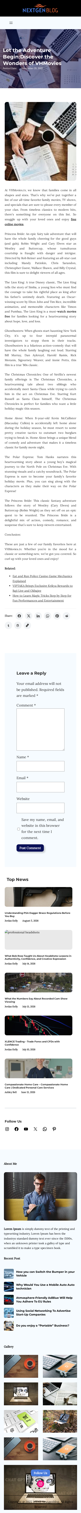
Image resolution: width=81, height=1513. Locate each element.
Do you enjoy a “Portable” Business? (42, 1325)
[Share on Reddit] (66, 616)
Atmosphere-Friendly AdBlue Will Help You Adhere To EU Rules (44, 1299)
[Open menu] (11, 22)
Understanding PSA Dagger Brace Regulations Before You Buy (37, 914)
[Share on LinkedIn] (38, 616)
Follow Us (40, 1473)
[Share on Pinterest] (57, 616)
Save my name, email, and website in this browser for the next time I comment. (42, 828)
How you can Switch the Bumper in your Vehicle (45, 1273)
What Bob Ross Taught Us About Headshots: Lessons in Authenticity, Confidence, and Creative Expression (38, 957)
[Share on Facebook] (19, 616)
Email (22, 778)
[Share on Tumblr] (8, 625)
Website (23, 798)
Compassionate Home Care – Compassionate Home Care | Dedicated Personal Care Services (36, 1086)
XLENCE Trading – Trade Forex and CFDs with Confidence (32, 1043)
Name (23, 757)
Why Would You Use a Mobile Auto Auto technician (45, 1286)
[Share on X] (28, 616)
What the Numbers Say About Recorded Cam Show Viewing (36, 1000)
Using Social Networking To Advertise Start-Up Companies (43, 1312)
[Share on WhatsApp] (47, 616)
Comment (26, 705)
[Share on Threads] (18, 625)
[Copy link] (27, 625)
